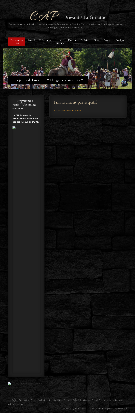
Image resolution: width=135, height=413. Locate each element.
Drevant (72, 40)
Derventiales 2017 (17, 42)
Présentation (45, 40)
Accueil (31, 40)
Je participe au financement (67, 110)
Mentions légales (103, 408)
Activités (85, 40)
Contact (107, 40)
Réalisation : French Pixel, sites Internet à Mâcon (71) (43, 400)
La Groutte (60, 42)
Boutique (120, 40)
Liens (96, 40)
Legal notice (119, 408)
